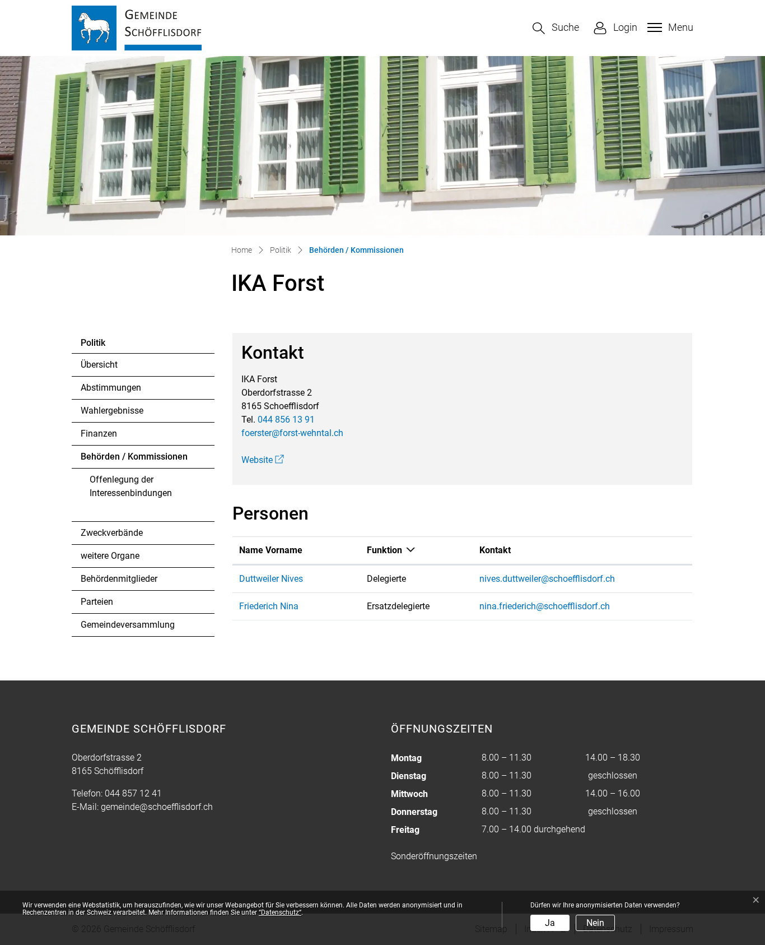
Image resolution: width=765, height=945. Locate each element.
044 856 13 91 (286, 419)
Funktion (384, 550)
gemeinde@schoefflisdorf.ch (157, 807)
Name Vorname (270, 550)
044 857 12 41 (133, 793)
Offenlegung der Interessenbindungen (131, 486)
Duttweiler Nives (271, 578)
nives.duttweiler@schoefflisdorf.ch (547, 578)
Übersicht (99, 364)
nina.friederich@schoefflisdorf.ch (544, 606)
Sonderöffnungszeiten (434, 856)
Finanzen (99, 433)
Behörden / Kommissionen (134, 459)
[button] (555, 28)
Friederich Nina (268, 606)
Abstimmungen (111, 387)
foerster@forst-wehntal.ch (292, 433)
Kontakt (495, 550)
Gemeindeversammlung (128, 624)
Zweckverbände (112, 532)
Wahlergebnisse (112, 410)
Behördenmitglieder (119, 578)
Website (262, 460)
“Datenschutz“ (280, 912)
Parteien (97, 601)
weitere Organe (110, 555)
